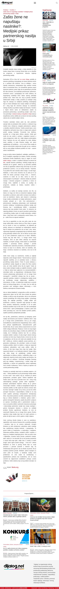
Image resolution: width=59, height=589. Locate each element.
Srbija (41, 544)
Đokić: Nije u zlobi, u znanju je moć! (40, 546)
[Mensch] (19, 471)
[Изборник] (35, 3)
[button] (56, 3)
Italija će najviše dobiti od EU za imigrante (49, 83)
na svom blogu (24, 79)
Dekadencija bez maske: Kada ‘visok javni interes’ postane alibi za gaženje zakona (15, 515)
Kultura (46, 105)
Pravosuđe (9, 513)
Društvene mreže (46, 135)
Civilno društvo (33, 513)
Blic (4, 162)
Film (43, 105)
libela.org (15, 467)
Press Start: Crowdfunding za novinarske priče (47, 55)
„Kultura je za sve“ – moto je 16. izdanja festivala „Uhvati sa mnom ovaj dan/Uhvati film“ (49, 110)
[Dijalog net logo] (7, 3)
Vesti (44, 544)
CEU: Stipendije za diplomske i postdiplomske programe (48, 24)
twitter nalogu (7, 160)
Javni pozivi (43, 513)
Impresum (34, 588)
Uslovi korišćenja (43, 588)
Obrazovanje (45, 20)
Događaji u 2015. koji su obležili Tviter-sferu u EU (49, 140)
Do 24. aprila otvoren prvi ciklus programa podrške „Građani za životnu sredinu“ (15, 549)
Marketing (51, 588)
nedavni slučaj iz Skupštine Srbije (22, 114)
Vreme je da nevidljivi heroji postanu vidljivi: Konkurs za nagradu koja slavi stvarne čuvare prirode (42, 518)
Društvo (44, 51)
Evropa (44, 80)
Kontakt (57, 588)
